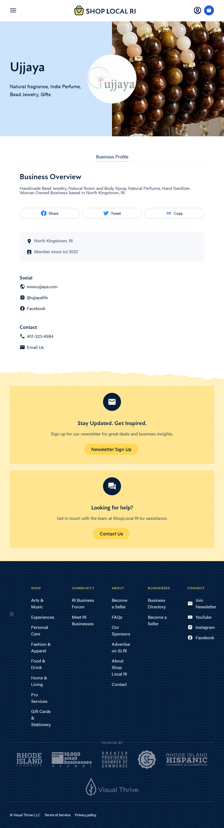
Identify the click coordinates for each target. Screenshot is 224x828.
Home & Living (39, 680)
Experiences (42, 617)
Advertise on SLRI (121, 647)
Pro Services (39, 697)
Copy (178, 213)
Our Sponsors (121, 630)
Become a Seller (119, 603)
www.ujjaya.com (42, 286)
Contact (119, 684)
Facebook (36, 308)
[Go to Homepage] (104, 13)
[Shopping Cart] (209, 10)
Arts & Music (37, 603)
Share (53, 213)
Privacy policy (85, 814)
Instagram (205, 627)
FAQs (117, 617)
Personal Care (39, 630)
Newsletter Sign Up (111, 449)
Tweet (116, 213)
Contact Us (111, 533)
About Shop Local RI (119, 667)
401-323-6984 (40, 336)
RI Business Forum (83, 603)
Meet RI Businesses (83, 620)
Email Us (35, 347)
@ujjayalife (37, 297)
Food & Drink (38, 664)
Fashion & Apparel (41, 647)
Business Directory (157, 603)
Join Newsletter (205, 603)
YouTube (203, 617)
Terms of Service (57, 814)
